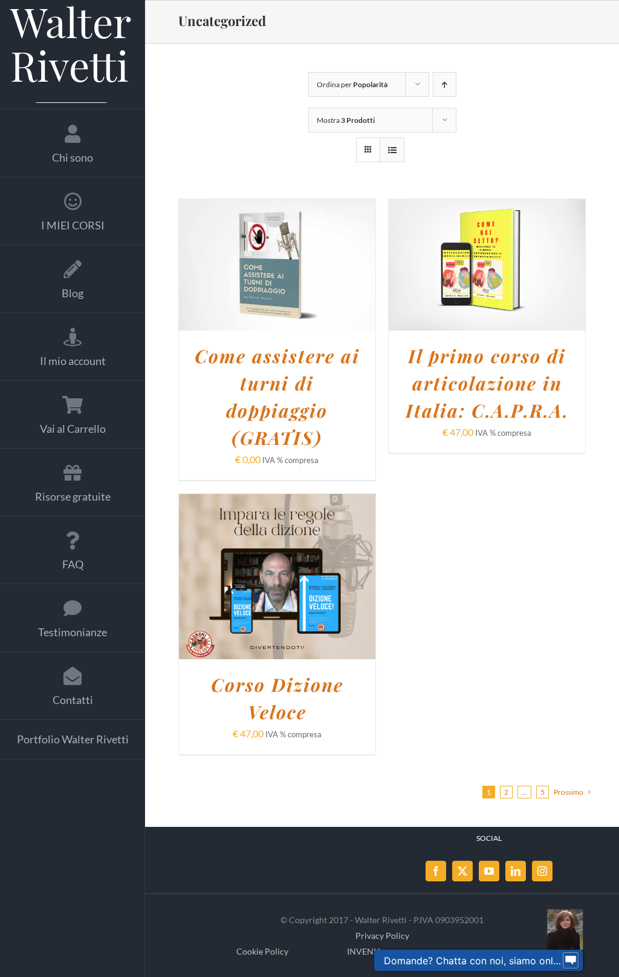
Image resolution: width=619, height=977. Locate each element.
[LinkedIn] (515, 871)
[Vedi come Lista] (392, 150)
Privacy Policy (382, 935)
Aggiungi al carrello (268, 260)
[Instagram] (542, 871)
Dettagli (277, 273)
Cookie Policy (262, 951)
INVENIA (364, 951)
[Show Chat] (570, 960)
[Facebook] (436, 871)
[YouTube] (489, 871)
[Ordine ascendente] (444, 84)
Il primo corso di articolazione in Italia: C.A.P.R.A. (487, 383)
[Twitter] (462, 871)
